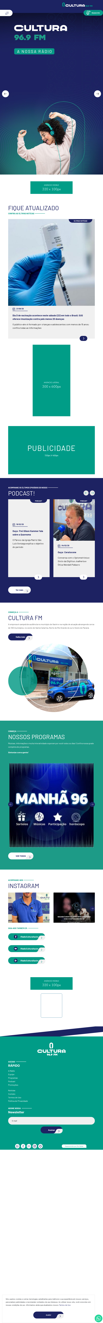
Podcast (11, 1254)
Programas (13, 1251)
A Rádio (11, 1244)
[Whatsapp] (98, 1318)
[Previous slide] (10, 977)
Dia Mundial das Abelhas (25, 597)
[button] (93, 13)
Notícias (11, 1263)
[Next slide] (97, 93)
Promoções (13, 1258)
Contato (11, 1267)
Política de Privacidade (18, 1274)
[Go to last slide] (5, 93)
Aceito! (48, 1315)
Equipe (11, 1247)
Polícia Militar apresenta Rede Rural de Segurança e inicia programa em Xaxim (49, 727)
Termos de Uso (65, 1305)
